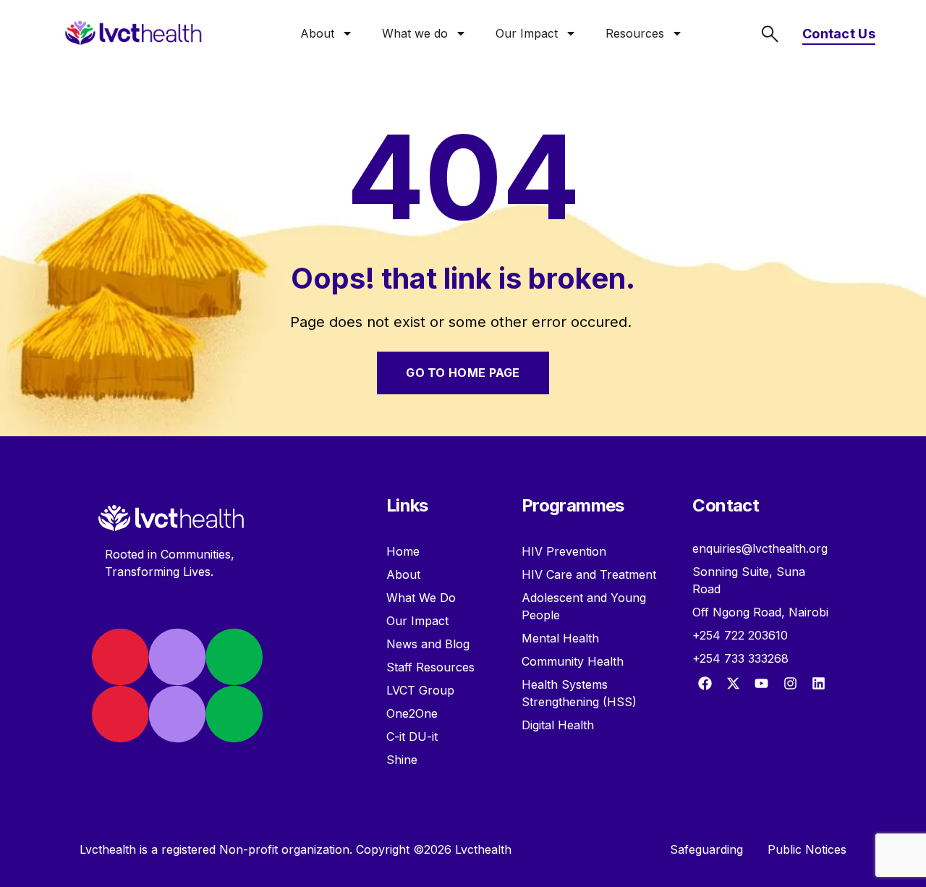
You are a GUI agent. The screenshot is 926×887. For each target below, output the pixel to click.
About (317, 33)
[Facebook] (704, 683)
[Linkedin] (818, 683)
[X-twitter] (733, 683)
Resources (635, 33)
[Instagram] (790, 683)
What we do (415, 33)
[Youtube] (761, 683)
